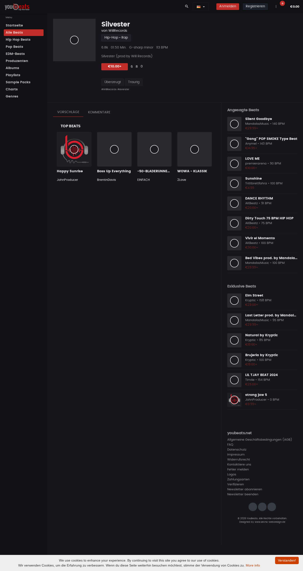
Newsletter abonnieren (244, 489)
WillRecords (117, 30)
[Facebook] (262, 507)
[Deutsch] (199, 7)
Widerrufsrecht (238, 459)
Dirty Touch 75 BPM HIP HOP (269, 218)
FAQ (230, 444)
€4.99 (249, 188)
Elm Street (254, 295)
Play (74, 40)
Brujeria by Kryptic (261, 355)
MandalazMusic (257, 123)
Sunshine (253, 178)
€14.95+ (251, 148)
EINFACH (143, 179)
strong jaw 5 (256, 395)
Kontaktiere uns (239, 464)
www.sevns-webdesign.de (270, 522)
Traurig (133, 82)
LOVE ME (252, 158)
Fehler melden (238, 469)
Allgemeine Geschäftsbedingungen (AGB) (259, 439)
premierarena (256, 163)
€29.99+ (251, 128)
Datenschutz (236, 449)
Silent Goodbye (258, 119)
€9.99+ (250, 404)
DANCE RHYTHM (259, 198)
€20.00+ (251, 207)
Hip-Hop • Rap (116, 37)
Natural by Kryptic (261, 335)
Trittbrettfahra (256, 183)
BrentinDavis (106, 179)
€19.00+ (251, 344)
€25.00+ (251, 384)
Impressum (236, 454)
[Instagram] (253, 507)
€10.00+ (114, 66)
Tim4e (249, 379)
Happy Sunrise (70, 171)
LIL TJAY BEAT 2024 (261, 375)
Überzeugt (112, 82)
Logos (231, 474)
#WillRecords (108, 89)
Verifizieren (235, 484)
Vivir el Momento (260, 238)
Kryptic (250, 300)
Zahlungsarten (238, 479)
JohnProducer (67, 179)
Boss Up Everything (114, 171)
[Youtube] (271, 507)
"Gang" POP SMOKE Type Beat (271, 139)
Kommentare (99, 112)
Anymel (251, 143)
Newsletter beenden (242, 494)
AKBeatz (251, 203)
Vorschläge (68, 112)
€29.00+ (251, 304)
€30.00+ (251, 247)
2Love (181, 179)
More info (253, 565)
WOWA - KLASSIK (192, 171)
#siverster (123, 89)
